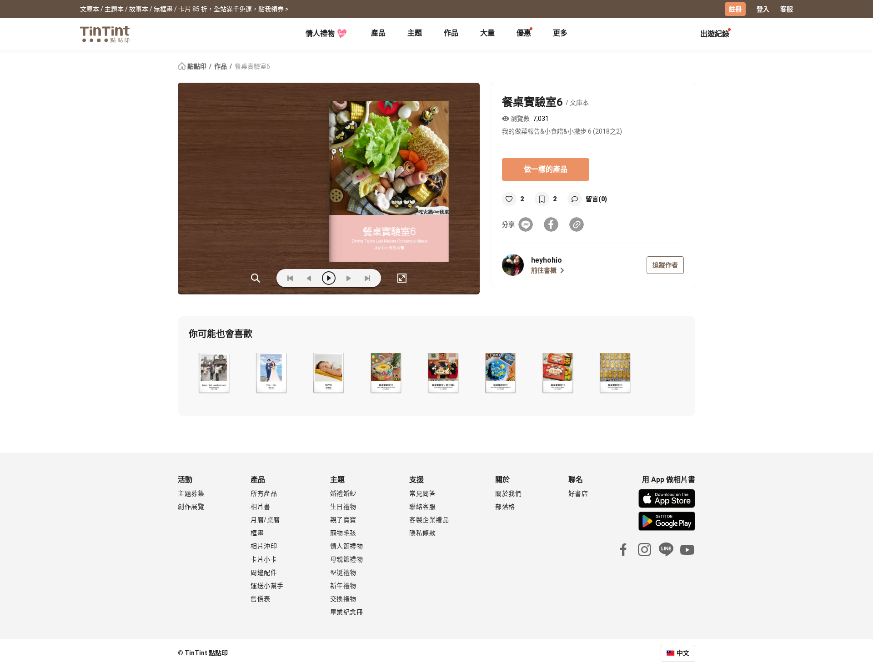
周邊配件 (264, 572)
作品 (451, 33)
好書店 (578, 493)
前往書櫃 (544, 270)
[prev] (309, 278)
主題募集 (191, 493)
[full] (402, 278)
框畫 (257, 533)
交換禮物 (343, 598)
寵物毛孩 (343, 533)
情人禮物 (320, 33)
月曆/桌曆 (265, 519)
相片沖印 (264, 546)
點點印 (197, 66)
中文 (683, 653)
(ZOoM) (255, 278)
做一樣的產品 (545, 169)
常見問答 (422, 493)
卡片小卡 (264, 559)
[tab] (378, 34)
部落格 (505, 506)
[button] (213, 373)
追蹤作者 (665, 265)
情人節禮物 (346, 546)
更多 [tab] (560, 33)
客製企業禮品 (429, 519)
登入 (763, 9)
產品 (378, 33)
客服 (786, 9)
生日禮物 (343, 506)
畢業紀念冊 (346, 612)
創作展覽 (191, 506)
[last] (367, 278)
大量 (487, 33)
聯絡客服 (422, 506)
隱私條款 (422, 533)
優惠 (524, 33)
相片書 (261, 506)
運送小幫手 (267, 585)
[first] (290, 278)
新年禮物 (343, 585)
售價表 (261, 598)
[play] (328, 278)
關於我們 (508, 493)
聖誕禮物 (343, 572)
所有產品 (264, 493)
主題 (414, 33)
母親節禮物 (346, 559)
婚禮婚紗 (343, 493)
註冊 (735, 9)
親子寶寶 (343, 519)
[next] (348, 278)
